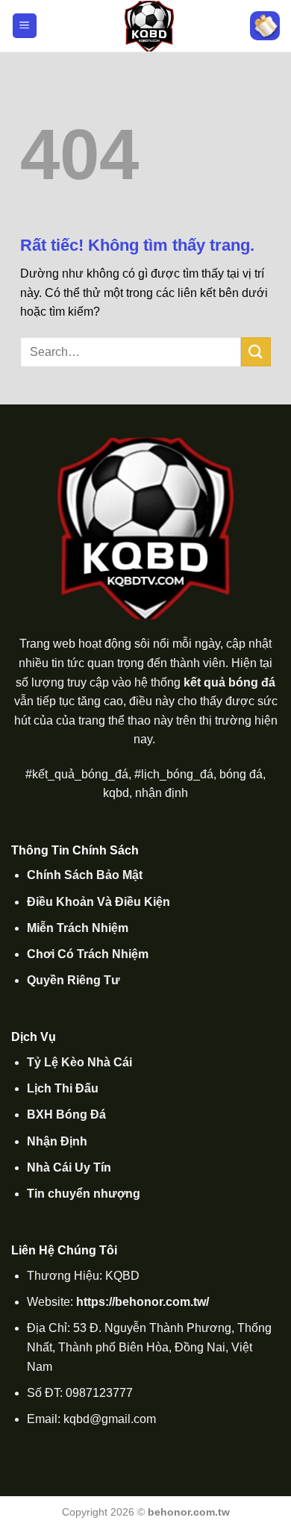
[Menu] (25, 25)
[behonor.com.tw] (149, 26)
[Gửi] (256, 351)
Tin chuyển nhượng (83, 1193)
